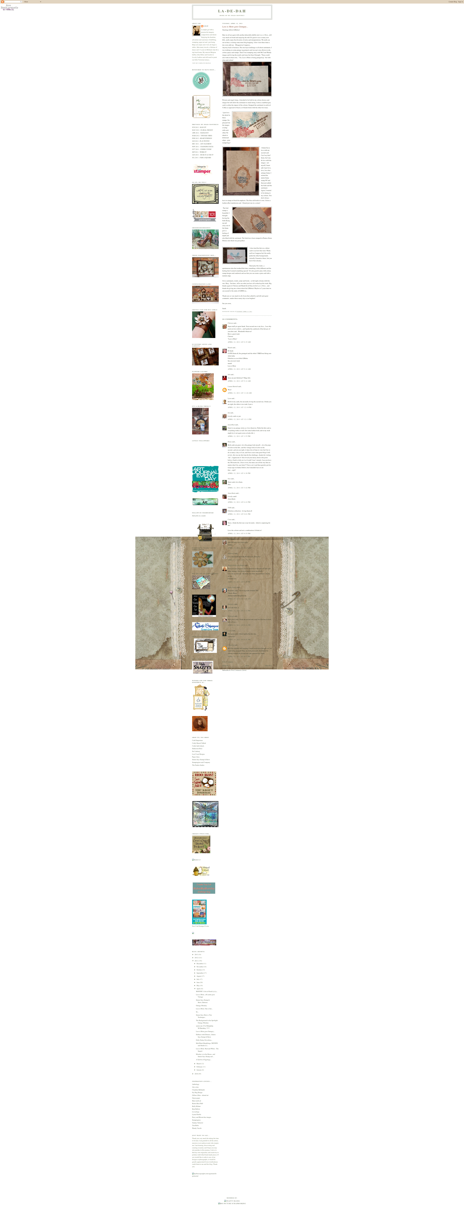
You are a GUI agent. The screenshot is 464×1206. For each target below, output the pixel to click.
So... (197, 1012)
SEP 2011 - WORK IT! (199, 152)
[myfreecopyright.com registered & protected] (205, 1176)
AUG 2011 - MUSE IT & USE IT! (203, 155)
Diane (230, 442)
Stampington (196, 1120)
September (200, 973)
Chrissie (230, 323)
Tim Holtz (195, 1125)
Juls (229, 374)
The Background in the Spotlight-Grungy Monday (207, 1021)
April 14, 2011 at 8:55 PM (239, 639)
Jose (229, 479)
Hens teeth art (196, 1101)
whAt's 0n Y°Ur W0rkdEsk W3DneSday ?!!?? (204, 1027)
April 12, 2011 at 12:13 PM (240, 419)
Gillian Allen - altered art (200, 1095)
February (200, 1067)
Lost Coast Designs (198, 754)
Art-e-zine (195, 1087)
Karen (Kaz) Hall (197, 1103)
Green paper (196, 1098)
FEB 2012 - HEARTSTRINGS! (202, 138)
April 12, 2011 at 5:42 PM (239, 488)
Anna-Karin (231, 493)
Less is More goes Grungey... (205, 1031)
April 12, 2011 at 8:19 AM (239, 342)
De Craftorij (196, 751)
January (199, 1070)
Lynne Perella (196, 1114)
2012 (196, 957)
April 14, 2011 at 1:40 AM (239, 599)
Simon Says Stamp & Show (201, 759)
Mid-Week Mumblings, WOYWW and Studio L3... (207, 1044)
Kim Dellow (196, 1109)
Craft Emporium (197, 740)
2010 (196, 1074)
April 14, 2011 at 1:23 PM (239, 611)
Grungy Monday (201, 1005)
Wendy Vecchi (197, 1128)
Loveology (195, 1112)
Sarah (206, 26)
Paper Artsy (196, 757)
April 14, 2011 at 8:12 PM (239, 625)
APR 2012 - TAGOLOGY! (200, 133)
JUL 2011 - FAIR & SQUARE (201, 157)
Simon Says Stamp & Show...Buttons (203, 1001)
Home (247, 666)
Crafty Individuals (198, 746)
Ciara (229, 519)
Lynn (229, 398)
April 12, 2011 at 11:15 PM (240, 560)
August (199, 976)
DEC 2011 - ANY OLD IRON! (201, 144)
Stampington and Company (201, 762)
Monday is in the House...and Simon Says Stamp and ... (205, 1055)
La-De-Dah (232, 11)
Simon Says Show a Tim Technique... (204, 1016)
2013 (196, 954)
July (198, 979)
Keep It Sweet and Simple (236, 565)
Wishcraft (231, 616)
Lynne (230, 630)
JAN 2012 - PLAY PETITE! (201, 141)
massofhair (231, 425)
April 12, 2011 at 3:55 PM (239, 436)
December (200, 963)
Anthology (195, 1084)
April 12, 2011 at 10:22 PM (240, 548)
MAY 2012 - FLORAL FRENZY (202, 130)
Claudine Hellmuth (198, 1090)
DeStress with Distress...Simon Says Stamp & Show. (206, 1035)
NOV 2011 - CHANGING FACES (202, 146)
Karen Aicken (232, 587)
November (200, 967)
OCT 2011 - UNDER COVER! (202, 149)
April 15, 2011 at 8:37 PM (239, 656)
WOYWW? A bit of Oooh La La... (207, 991)
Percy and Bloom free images (201, 1117)
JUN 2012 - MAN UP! (199, 127)
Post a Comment (227, 662)
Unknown (231, 645)
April (198, 989)
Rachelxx (231, 604)
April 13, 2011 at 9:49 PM (239, 582)
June (198, 982)
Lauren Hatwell (233, 386)
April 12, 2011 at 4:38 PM (239, 473)
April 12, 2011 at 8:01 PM (239, 514)
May (198, 985)
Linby (230, 539)
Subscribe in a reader (199, 516)
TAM (229, 507)
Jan (229, 413)
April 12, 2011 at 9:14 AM (239, 369)
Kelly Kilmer (196, 1106)
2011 (196, 961)
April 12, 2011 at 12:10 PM (240, 407)
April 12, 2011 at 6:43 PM (239, 502)
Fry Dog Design (197, 1092)
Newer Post (226, 666)
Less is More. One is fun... (204, 1009)
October (199, 970)
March (199, 1063)
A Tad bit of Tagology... (203, 1059)
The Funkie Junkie (198, 765)
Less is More (264, 35)
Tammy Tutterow (197, 1123)
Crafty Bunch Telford (199, 743)
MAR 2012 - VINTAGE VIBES (202, 135)
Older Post (268, 666)
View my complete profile (201, 63)
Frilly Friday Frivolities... (204, 1040)
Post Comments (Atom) (238, 670)
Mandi (230, 347)
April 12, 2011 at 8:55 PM (239, 533)
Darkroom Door (197, 748)
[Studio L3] (196, 860)
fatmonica (231, 553)
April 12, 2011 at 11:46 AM (240, 393)
